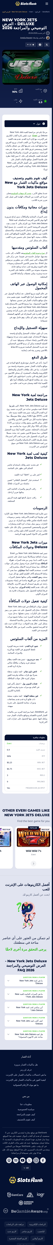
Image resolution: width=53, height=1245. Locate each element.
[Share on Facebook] (40, 44)
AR (27, 1167)
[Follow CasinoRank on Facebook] (43, 1160)
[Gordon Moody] (26, 1203)
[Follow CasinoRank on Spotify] (16, 1160)
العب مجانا (26, 67)
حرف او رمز (26, 1069)
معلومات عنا (26, 1104)
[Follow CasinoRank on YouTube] (22, 1160)
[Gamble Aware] (30, 1210)
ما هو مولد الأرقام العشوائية (26, 1084)
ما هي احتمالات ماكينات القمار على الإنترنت (26, 1074)
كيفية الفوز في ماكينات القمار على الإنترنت (26, 1079)
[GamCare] (15, 1195)
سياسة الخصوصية (26, 1109)
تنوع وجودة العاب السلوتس (34, 253)
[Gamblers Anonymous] (30, 1195)
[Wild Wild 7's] (33, 847)
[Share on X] (47, 44)
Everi (35, 135)
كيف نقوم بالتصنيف (26, 1119)
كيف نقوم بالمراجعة (26, 1114)
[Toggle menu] (47, 4)
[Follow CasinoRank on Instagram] (36, 1160)
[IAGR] (41, 1195)
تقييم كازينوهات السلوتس (21, 193)
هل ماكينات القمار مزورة (26, 1064)
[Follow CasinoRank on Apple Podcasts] (9, 1160)
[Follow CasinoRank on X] (29, 1160)
